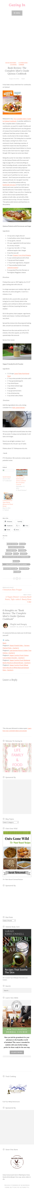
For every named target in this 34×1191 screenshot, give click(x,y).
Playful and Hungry (18, 624)
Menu (17, 13)
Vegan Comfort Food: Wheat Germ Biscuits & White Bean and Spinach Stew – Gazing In (16, 667)
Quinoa (24, 553)
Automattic (24, 1187)
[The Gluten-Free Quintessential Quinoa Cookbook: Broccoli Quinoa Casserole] (22, 472)
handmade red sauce (9, 185)
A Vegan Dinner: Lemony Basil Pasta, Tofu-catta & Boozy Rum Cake (18, 598)
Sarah (23, 78)
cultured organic (12, 267)
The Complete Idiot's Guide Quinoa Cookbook (16, 564)
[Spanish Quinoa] (8, 472)
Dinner (21, 64)
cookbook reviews (16, 547)
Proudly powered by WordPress (17, 1185)
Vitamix (17, 572)
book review (12, 544)
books (22, 544)
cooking (13, 64)
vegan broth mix (10, 568)
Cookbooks (23, 63)
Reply (4, 643)
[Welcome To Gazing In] (17, 757)
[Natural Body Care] (17, 952)
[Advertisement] (17, 39)
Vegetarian (24, 568)
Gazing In (17, 4)
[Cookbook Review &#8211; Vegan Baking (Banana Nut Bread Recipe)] (8, 496)
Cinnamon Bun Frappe (12, 589)
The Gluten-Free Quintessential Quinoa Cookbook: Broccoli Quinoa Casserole (21, 480)
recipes (16, 561)
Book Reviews (11, 63)
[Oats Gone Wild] (17, 854)
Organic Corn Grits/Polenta (22, 255)
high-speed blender (18, 407)
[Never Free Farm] (17, 1162)
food (16, 553)
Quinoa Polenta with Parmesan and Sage (16, 557)
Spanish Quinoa (7, 477)
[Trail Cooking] (17, 1088)
